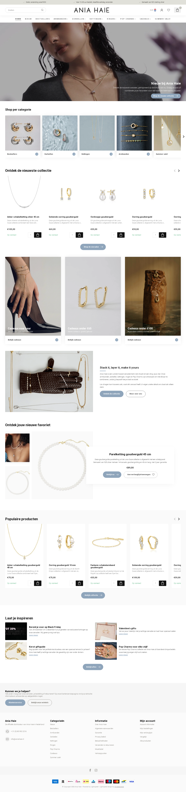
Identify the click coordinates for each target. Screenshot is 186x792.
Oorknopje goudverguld (102, 217)
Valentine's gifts (127, 628)
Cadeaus (145, 19)
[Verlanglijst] (168, 10)
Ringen (111, 19)
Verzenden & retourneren (104, 745)
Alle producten (145, 741)
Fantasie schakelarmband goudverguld (103, 566)
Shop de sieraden (91, 247)
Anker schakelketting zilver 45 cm (23, 217)
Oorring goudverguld (142, 217)
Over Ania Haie (100, 724)
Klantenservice (15, 702)
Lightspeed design (106, 787)
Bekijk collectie (91, 595)
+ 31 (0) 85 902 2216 (18, 731)
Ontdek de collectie (111, 394)
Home (18, 19)
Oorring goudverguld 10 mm (62, 565)
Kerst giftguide (37, 646)
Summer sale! (163, 19)
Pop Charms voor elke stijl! (133, 646)
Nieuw (28, 19)
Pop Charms (127, 19)
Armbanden (60, 19)
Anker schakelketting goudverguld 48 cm (23, 566)
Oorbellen (78, 19)
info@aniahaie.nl (17, 739)
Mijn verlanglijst (146, 733)
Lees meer (33, 635)
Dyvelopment (119, 787)
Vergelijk (143, 737)
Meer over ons (135, 394)
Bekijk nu (110, 474)
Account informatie (147, 724)
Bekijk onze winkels (39, 702)
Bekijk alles (91, 667)
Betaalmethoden (101, 741)
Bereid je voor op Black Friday (45, 627)
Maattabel (99, 749)
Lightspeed (94, 787)
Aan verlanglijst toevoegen (138, 474)
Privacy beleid (100, 737)
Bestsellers (43, 19)
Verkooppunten (101, 753)
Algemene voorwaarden (104, 728)
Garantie (98, 733)
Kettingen (96, 19)
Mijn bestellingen (146, 728)
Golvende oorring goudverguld (63, 217)
